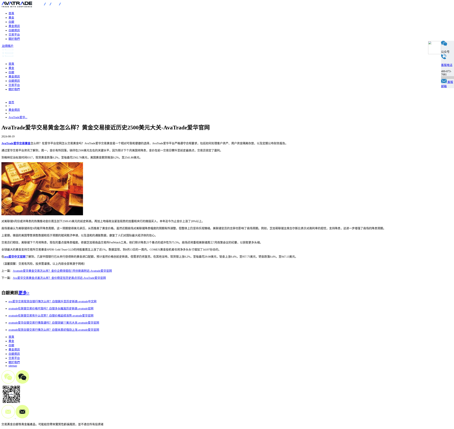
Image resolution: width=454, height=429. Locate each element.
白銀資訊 (14, 30)
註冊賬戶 (7, 45)
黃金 (11, 17)
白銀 (11, 21)
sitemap (13, 365)
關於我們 (14, 38)
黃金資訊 (14, 26)
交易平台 (14, 34)
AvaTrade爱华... (18, 117)
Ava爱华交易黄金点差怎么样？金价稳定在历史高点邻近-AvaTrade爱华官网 (59, 277)
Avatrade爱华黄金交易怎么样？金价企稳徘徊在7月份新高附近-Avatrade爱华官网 (62, 270)
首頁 (11, 13)
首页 (11, 102)
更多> (23, 293)
